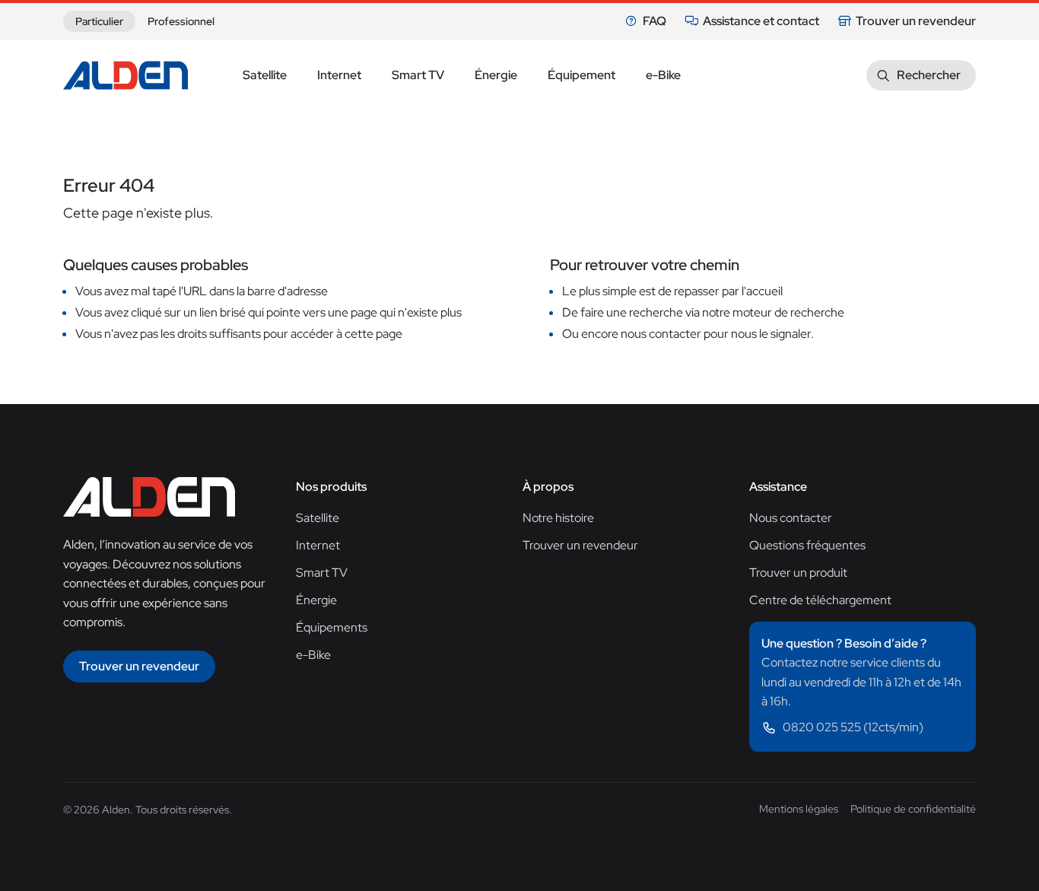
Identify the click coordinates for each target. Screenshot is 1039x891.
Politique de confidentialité (913, 809)
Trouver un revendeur (916, 21)
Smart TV (322, 573)
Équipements (331, 627)
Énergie (316, 600)
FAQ (654, 21)
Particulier (99, 21)
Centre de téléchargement (820, 600)
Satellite (317, 518)
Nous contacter (790, 518)
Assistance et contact (761, 21)
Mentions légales (798, 809)
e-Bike (313, 655)
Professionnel (181, 21)
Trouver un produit (798, 573)
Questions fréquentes (807, 545)
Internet (318, 545)
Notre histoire (558, 518)
